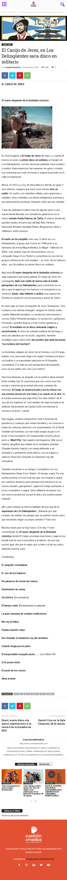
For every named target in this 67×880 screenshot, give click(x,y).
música (35, 694)
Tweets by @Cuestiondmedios (15, 815)
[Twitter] (41, 865)
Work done (13, 12)
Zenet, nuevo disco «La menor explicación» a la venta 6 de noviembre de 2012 (16, 725)
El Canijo (18, 694)
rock (43, 694)
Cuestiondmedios (13, 67)
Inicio (4, 12)
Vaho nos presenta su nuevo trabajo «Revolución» (11, 788)
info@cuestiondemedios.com (40, 859)
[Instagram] (26, 865)
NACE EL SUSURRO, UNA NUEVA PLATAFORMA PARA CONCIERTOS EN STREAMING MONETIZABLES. (53, 791)
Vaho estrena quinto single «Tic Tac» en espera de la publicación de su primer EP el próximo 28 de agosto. (33, 791)
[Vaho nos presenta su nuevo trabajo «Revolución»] (12, 776)
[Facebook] (19, 865)
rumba (50, 694)
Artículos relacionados (26, 764)
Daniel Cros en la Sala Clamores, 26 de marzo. (51, 722)
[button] (62, 4)
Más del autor (44, 764)
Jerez (27, 694)
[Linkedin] (33, 865)
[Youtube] (48, 865)
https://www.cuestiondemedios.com (33, 744)
